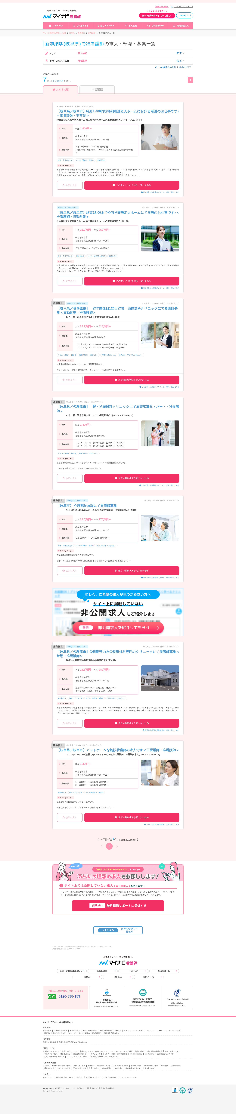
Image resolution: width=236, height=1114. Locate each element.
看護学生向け (75, 1031)
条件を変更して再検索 (120, 930)
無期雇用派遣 (107, 1068)
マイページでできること (183, 7)
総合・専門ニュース (69, 1051)
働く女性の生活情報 (154, 1051)
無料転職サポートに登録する (119, 905)
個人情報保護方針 (108, 1088)
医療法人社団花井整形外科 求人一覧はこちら (162, 730)
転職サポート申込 (148, 977)
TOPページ (57, 25)
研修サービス (48, 1077)
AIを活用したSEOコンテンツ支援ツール (104, 1057)
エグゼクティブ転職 (120, 1066)
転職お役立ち (183, 25)
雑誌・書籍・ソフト (172, 1051)
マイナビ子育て (96, 1054)
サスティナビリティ (77, 1088)
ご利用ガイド (82, 25)
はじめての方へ (107, 25)
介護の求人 (118, 1068)
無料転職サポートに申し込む (156, 15)
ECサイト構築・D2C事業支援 (116, 1054)
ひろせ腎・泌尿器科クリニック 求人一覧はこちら (160, 387)
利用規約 (87, 977)
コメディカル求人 (63, 1068)
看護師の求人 (49, 1068)
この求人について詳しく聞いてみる (133, 185)
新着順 (99, 89)
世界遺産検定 (65, 1054)
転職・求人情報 (106, 1031)
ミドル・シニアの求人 (173, 1031)
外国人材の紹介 (149, 1068)
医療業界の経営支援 (133, 1068)
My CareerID (149, 1054)
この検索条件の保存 (166, 67)
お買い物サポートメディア (54, 1057)
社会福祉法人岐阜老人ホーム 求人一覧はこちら (161, 192)
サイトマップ (133, 971)
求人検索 (133, 25)
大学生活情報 (139, 1051)
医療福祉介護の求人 (111, 1033)
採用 (87, 1088)
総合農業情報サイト (80, 1054)
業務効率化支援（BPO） (65, 1077)
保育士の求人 (94, 1068)
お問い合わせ (118, 977)
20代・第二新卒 (79, 1066)
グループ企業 (96, 1088)
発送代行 (80, 1077)
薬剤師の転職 (176, 1066)
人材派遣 (46, 1066)
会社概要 (58, 1088)
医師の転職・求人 (79, 1068)
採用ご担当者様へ (162, 7)
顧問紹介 (164, 1066)
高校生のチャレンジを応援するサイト (94, 1051)
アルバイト (151, 1031)
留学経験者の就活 (60, 1031)
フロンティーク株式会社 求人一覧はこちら (163, 824)
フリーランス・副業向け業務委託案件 (87, 1033)
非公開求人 (58, 81)
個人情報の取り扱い (164, 971)
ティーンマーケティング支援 (121, 1051)
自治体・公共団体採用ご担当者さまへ (71, 971)
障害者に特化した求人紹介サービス (57, 1033)
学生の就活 (47, 1031)
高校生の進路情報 (49, 1042)
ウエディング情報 (50, 1054)
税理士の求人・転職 (151, 1066)
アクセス (66, 1088)
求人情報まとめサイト (51, 1051)
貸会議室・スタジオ (93, 1077)
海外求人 (118, 1031)
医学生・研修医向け (90, 1031)
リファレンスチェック (128, 1077)
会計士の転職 (136, 1066)
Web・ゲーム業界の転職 (61, 1066)
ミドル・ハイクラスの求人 (134, 1031)
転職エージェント (103, 1066)
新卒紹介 (91, 1066)
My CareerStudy (136, 1054)
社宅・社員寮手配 (110, 1077)
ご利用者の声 (157, 25)
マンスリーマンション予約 (77, 1057)
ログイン (184, 15)
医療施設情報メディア (165, 1054)
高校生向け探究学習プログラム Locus (73, 1042)
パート (160, 1031)
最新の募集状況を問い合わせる (133, 380)
